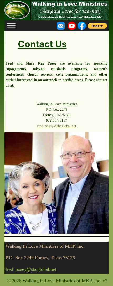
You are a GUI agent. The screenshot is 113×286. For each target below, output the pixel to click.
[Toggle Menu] (11, 25)
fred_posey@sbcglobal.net (56, 126)
